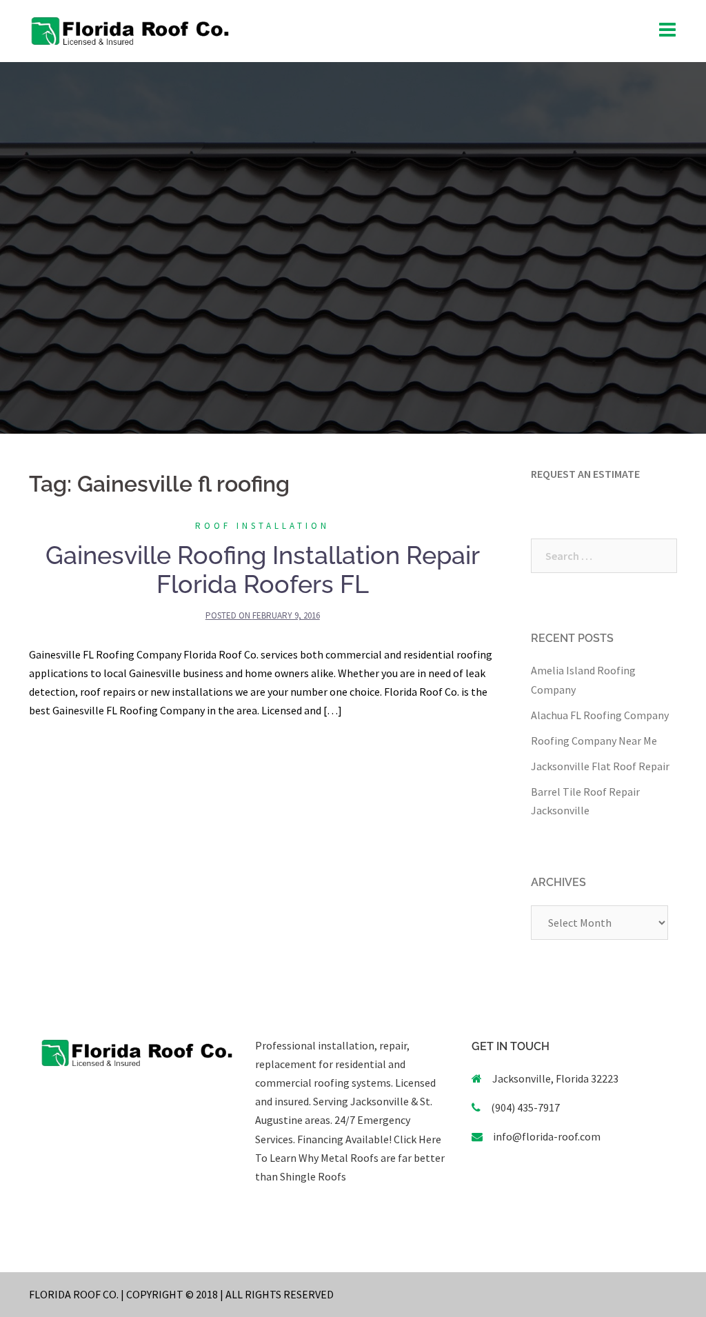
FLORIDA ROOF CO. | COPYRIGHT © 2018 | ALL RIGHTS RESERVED (181, 1294)
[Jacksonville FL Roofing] (130, 30)
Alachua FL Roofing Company (600, 715)
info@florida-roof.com (547, 1136)
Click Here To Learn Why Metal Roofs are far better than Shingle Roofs (350, 1157)
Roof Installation (262, 526)
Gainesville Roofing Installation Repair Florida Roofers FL (263, 570)
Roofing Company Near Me (594, 740)
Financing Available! (344, 1139)
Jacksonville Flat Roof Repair (600, 766)
